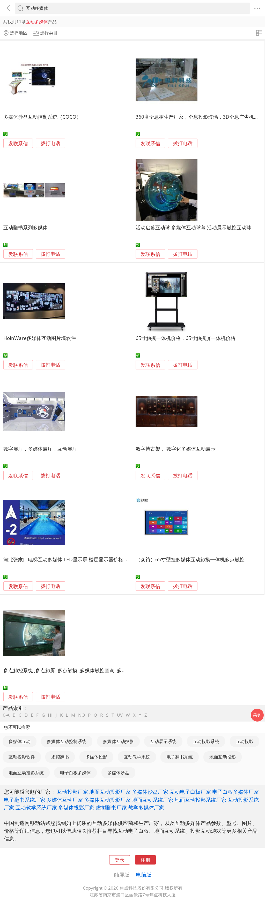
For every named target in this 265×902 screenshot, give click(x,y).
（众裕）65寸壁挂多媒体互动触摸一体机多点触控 (190, 559)
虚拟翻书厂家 (111, 807)
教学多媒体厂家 (146, 807)
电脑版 (143, 874)
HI (50, 715)
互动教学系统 (137, 757)
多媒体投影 (96, 757)
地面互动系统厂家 (152, 799)
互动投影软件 (22, 757)
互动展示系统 (163, 741)
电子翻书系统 (179, 757)
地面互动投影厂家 (110, 791)
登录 (119, 859)
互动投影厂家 (72, 791)
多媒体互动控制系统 (66, 741)
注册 (145, 859)
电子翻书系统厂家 (24, 799)
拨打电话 (50, 143)
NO (81, 715)
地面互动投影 (222, 757)
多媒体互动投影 (118, 741)
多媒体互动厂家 (65, 799)
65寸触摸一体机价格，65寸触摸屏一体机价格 (185, 338)
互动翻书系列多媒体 (25, 227)
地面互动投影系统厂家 (200, 799)
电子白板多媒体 (75, 773)
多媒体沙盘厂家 (150, 791)
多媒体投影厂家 (76, 807)
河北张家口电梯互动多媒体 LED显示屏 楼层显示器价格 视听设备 (73, 559)
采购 (257, 715)
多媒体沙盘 (118, 773)
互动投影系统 (206, 741)
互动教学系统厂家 (36, 807)
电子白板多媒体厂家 (235, 791)
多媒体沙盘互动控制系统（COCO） (42, 116)
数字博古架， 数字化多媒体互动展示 (176, 448)
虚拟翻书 (60, 757)
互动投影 (244, 741)
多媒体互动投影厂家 (107, 799)
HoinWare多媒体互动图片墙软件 (39, 338)
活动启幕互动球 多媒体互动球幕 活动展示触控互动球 (193, 227)
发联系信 (18, 143)
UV (120, 715)
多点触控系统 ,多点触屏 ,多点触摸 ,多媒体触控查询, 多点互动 (70, 670)
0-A (6, 715)
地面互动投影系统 (26, 773)
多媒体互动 (20, 741)
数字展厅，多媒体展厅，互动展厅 (40, 448)
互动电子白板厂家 (190, 791)
